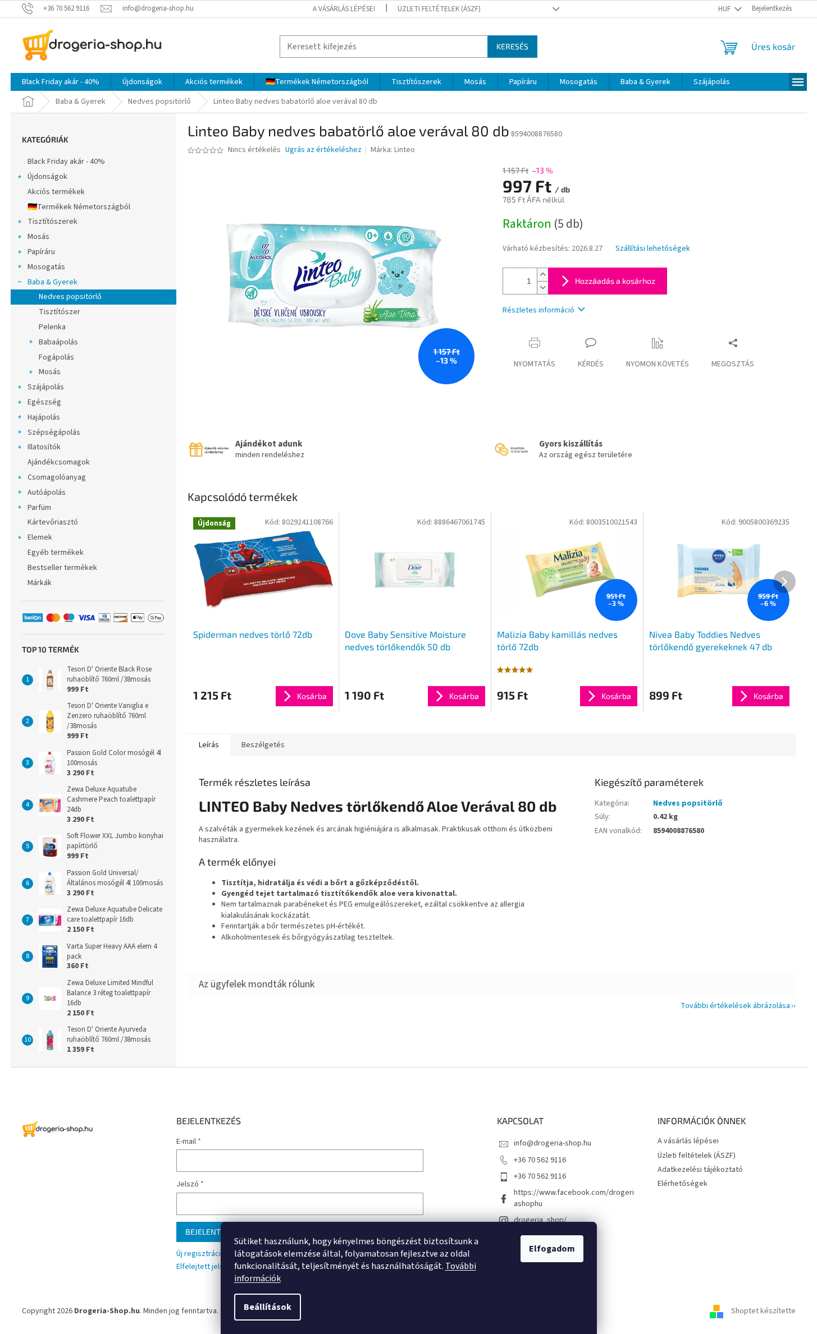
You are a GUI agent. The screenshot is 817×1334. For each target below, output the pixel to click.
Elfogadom (552, 1249)
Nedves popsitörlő (70, 296)
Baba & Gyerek (52, 282)
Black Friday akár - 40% (66, 161)
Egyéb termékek (56, 552)
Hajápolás (44, 417)
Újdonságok (47, 176)
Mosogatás (46, 267)
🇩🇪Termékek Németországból (79, 207)
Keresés (512, 46)
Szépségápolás (54, 432)
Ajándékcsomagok (59, 462)
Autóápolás (47, 492)
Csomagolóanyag (57, 477)
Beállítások (267, 1307)
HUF (725, 9)
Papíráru (41, 251)
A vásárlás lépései (344, 9)
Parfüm (39, 507)
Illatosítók (44, 447)
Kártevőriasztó (53, 522)
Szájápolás (46, 387)
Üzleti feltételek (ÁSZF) (439, 9)
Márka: (393, 149)
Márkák (40, 582)
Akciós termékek (56, 191)
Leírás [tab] (209, 745)
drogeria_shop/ (540, 1220)
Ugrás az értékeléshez (323, 150)
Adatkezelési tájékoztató (700, 1169)
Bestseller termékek (62, 567)
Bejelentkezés (214, 1231)
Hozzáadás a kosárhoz (615, 281)
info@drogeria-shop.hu (552, 1143)
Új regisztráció (200, 1254)
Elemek (40, 537)
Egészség (44, 402)
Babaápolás (58, 342)
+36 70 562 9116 (540, 1160)
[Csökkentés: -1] (542, 287)
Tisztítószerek (52, 221)
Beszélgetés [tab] (263, 745)
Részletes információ (538, 310)
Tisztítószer (59, 312)
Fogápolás (56, 357)
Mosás (38, 236)
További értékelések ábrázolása (735, 1005)
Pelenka (52, 327)
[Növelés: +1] (542, 274)
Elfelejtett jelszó (204, 1267)
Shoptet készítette (763, 1311)
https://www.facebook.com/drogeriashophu (574, 1198)
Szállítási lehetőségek (652, 248)
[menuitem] (61, 82)
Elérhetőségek (683, 1183)
